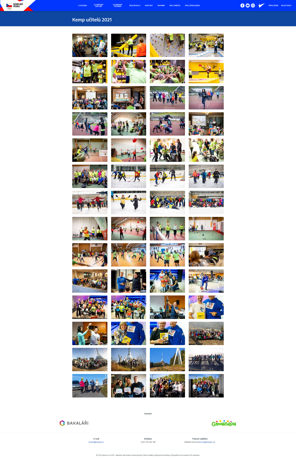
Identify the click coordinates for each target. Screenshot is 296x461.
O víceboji (82, 5)
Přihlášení (273, 5)
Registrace (286, 5)
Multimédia (175, 5)
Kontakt (149, 5)
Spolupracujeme (192, 5)
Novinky (161, 5)
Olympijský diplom (98, 5)
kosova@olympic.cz (206, 442)
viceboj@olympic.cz (96, 442)
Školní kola (134, 5)
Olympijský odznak (117, 5)
